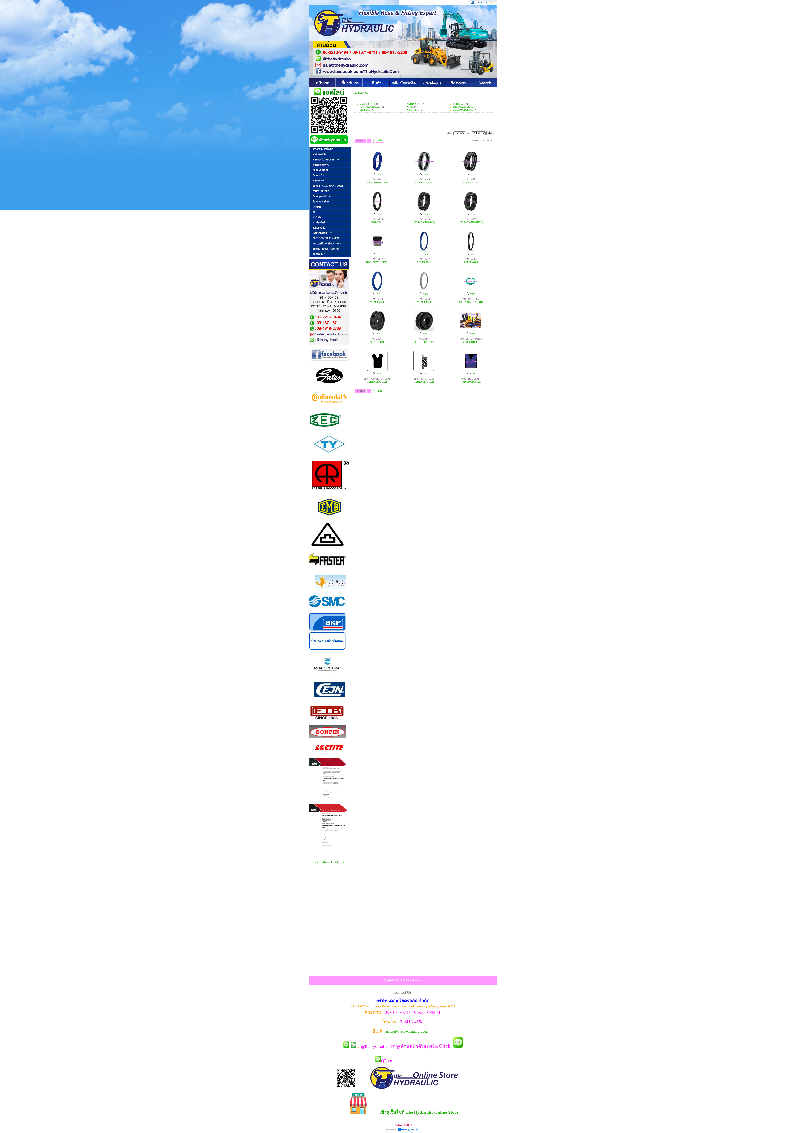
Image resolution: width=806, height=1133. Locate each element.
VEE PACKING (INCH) (471, 222)
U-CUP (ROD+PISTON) (377, 182)
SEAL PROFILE (368, 104)
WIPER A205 (471, 262)
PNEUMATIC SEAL (463, 107)
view (378, 174)
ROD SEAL (458, 104)
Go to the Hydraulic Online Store (330, 862)
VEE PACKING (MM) (424, 222)
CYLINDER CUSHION (471, 302)
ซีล (366, 93)
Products (358, 93)
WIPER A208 (377, 302)
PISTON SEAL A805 (424, 342)
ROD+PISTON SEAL (370, 107)
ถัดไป (379, 140)
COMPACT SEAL (424, 182)
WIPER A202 (424, 262)
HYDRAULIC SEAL (463, 110)
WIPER (409, 107)
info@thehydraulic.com (407, 1031)
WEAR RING (412, 110)
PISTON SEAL (413, 104)
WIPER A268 (424, 302)
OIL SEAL (365, 110)
